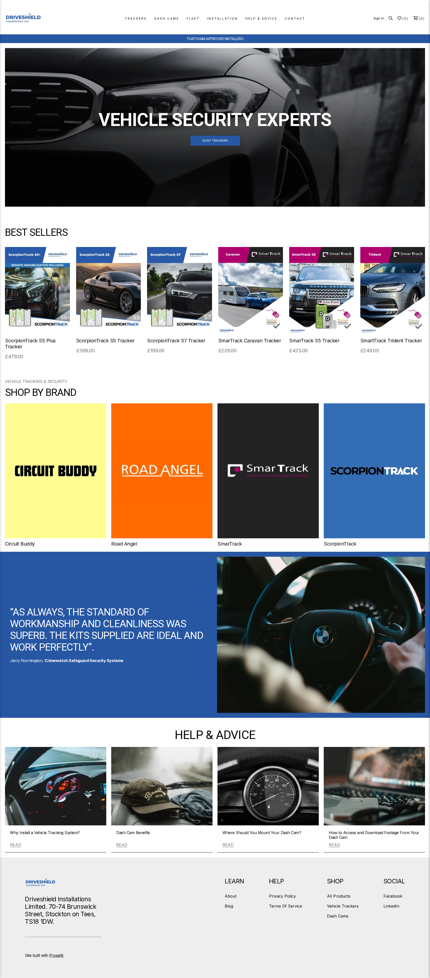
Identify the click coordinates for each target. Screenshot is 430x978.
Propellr (56, 955)
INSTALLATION (222, 18)
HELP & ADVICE (261, 18)
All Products (338, 896)
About (230, 896)
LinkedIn (391, 906)
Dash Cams (337, 916)
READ (15, 844)
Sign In (379, 18)
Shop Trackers (215, 140)
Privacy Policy (282, 896)
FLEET (193, 18)
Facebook (392, 896)
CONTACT (295, 18)
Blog (229, 906)
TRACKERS (136, 18)
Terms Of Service (285, 906)
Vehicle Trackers (343, 906)
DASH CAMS (166, 18)
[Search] (391, 18)
